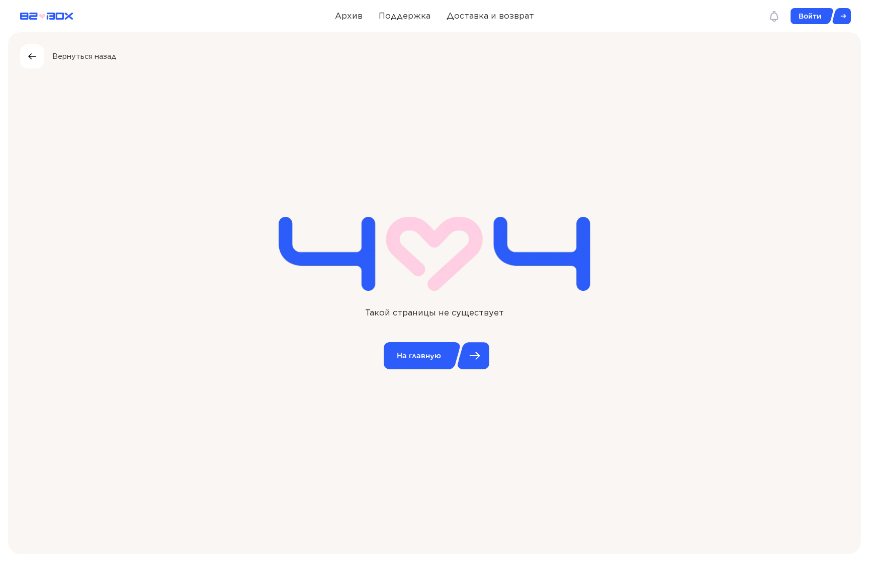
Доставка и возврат (490, 16)
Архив (349, 16)
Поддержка (404, 16)
